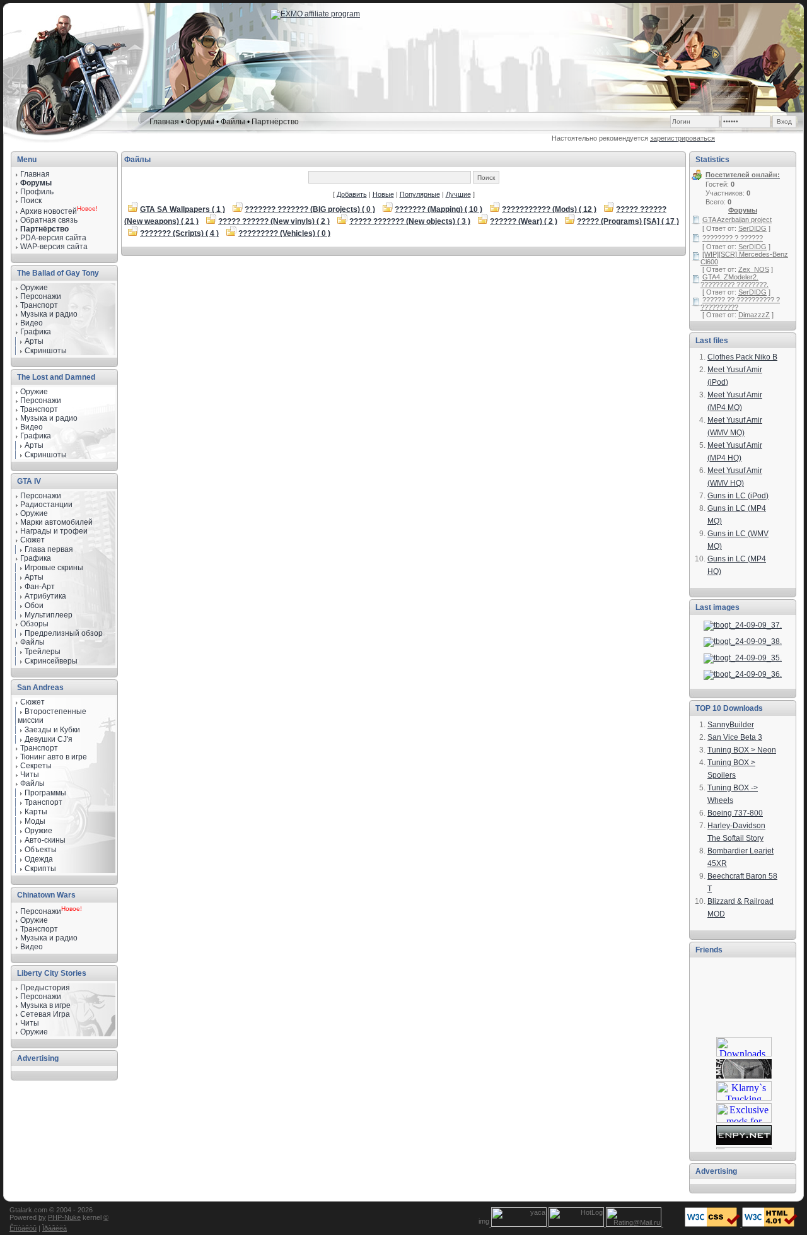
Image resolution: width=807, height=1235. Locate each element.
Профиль (37, 191)
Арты (34, 341)
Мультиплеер (49, 615)
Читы (29, 774)
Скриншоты (46, 350)
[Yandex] (520, 1224)
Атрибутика (45, 596)
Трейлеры (43, 651)
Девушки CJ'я (49, 739)
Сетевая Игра (45, 1014)
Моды (35, 821)
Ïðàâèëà (54, 1228)
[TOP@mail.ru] (634, 1224)
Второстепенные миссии (52, 716)
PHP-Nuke (64, 1217)
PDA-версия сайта (53, 237)
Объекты (41, 849)
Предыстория (45, 987)
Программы (45, 792)
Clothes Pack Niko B (742, 357)
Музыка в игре (45, 1005)
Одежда (39, 859)
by (42, 1217)
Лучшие (458, 194)
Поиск (31, 200)
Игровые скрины (54, 567)
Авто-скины (45, 840)
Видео (31, 427)
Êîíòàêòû (23, 1228)
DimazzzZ (754, 315)
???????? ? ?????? (732, 238)
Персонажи (40, 495)
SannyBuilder (730, 724)
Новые (383, 194)
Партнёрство (275, 121)
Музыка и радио (49, 418)
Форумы (199, 121)
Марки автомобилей (56, 522)
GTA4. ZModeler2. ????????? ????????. (734, 280)
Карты (36, 811)
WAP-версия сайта (54, 246)
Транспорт (39, 748)
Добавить (352, 194)
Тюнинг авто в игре (53, 756)
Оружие (34, 287)
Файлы (233, 121)
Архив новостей (48, 211)
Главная (164, 121)
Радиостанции (46, 504)
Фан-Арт (40, 586)
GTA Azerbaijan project (737, 219)
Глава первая (49, 549)
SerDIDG (752, 228)
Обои (34, 605)
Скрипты (40, 868)
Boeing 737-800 (735, 813)
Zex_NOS (753, 269)
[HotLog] (577, 1224)
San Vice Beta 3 (734, 737)
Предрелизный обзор (64, 633)
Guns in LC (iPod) (738, 495)
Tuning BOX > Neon (741, 750)
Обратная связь (49, 220)
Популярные (420, 194)
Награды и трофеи (54, 531)
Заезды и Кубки (52, 729)
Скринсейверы (51, 661)
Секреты (36, 765)
